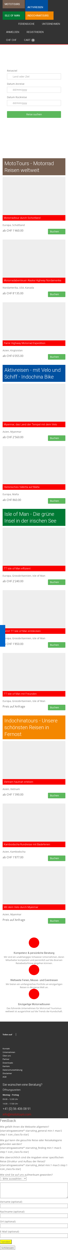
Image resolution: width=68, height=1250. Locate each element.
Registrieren (35, 32)
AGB (4, 1076)
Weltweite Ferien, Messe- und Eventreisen (34, 980)
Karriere (6, 1066)
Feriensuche (26, 23)
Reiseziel (12, 70)
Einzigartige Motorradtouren (34, 1004)
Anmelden (12, 32)
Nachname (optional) (12, 1211)
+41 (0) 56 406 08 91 (17, 1108)
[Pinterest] (26, 1034)
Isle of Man (12, 15)
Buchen (55, 231)
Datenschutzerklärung (12, 1070)
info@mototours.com (17, 1114)
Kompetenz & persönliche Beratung (34, 952)
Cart (29, 40)
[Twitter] (23, 1034)
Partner (6, 1059)
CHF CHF (11, 40)
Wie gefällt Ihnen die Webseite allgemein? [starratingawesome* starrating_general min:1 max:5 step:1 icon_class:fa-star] (31, 1130)
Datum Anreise (15, 83)
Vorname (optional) (11, 1201)
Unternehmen (51, 23)
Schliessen (7, 1247)
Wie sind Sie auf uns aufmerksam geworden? (26, 1174)
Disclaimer (7, 1073)
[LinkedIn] (30, 1034)
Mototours (12, 4)
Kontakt (6, 1048)
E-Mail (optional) (9, 1231)
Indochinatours (38, 15)
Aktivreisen (35, 7)
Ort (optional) (8, 1221)
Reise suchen (34, 114)
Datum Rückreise (17, 97)
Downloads (8, 1062)
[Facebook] (19, 1034)
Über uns (7, 1055)
